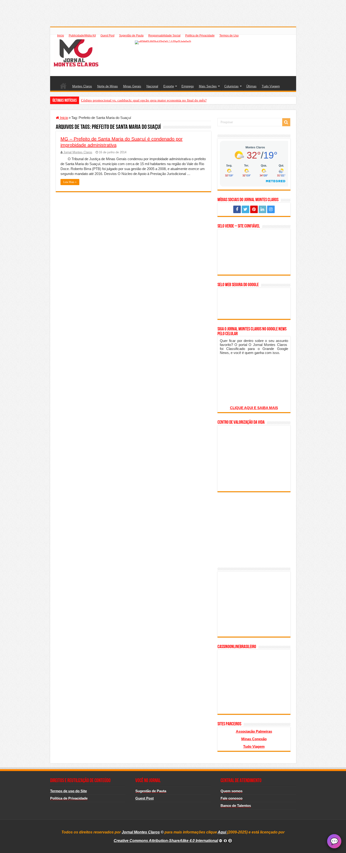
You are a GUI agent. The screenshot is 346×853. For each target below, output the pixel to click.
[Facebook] (237, 209)
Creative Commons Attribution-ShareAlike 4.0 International (166, 841)
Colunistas (231, 86)
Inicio (60, 35)
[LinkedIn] (262, 209)
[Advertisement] (173, 10)
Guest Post (107, 35)
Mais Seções (208, 86)
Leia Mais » (69, 182)
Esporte (168, 86)
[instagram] (271, 209)
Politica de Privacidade (200, 35)
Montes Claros (82, 86)
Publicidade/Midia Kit (82, 35)
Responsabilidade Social (164, 35)
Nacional (152, 86)
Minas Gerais (132, 86)
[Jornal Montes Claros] (76, 52)
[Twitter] (245, 209)
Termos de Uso (229, 35)
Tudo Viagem (271, 86)
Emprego (187, 86)
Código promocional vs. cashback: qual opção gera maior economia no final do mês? (144, 100)
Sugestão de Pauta (131, 35)
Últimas (251, 86)
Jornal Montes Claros (77, 152)
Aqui (222, 832)
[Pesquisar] (286, 122)
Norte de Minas (107, 86)
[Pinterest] (254, 209)
